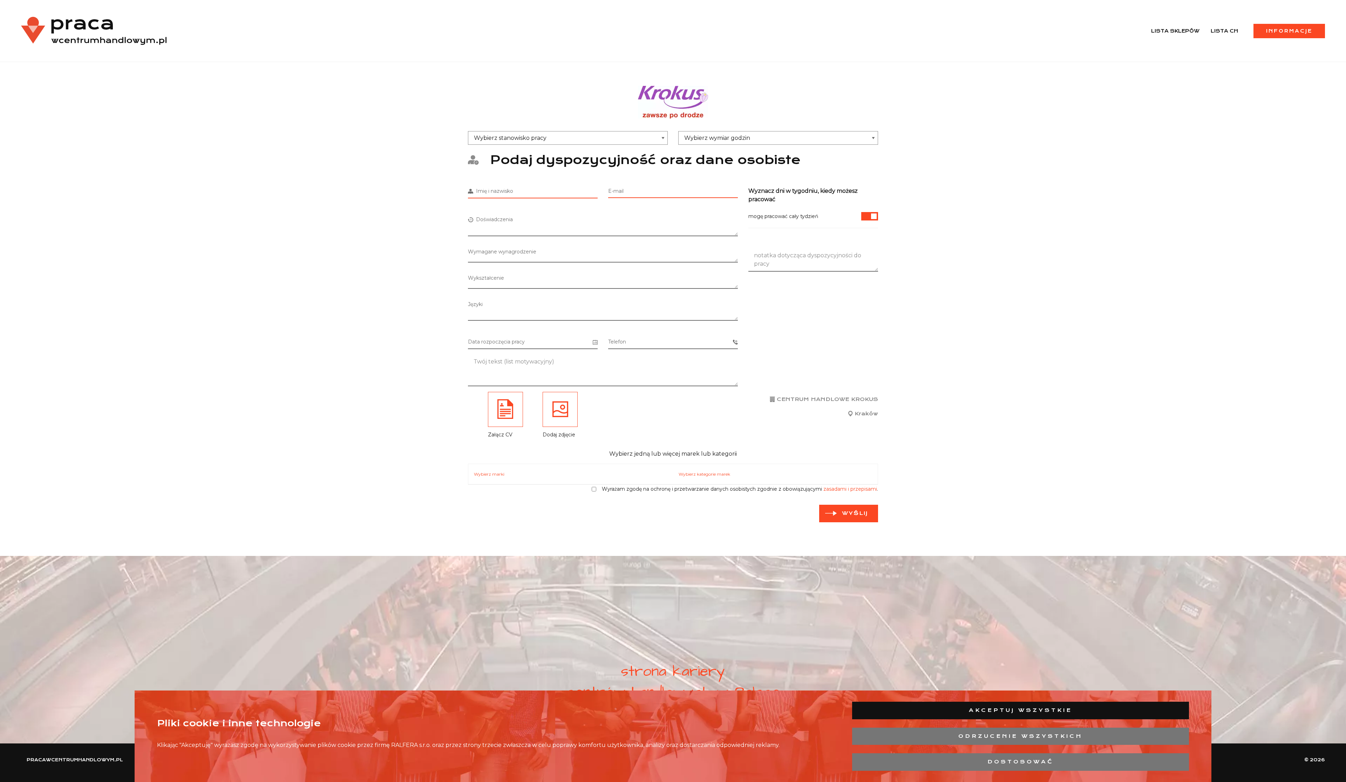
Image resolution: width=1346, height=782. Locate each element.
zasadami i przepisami (850, 489)
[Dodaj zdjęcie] (560, 409)
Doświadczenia (493, 219)
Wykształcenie (486, 278)
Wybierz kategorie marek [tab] (704, 474)
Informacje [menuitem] (1289, 31)
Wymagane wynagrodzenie (502, 252)
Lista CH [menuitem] (1224, 31)
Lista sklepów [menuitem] (1175, 31)
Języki (475, 304)
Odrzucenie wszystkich (1020, 736)
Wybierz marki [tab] (489, 474)
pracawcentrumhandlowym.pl (75, 759)
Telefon (617, 342)
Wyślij (855, 513)
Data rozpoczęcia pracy (496, 342)
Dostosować (1020, 762)
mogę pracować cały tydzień (783, 216)
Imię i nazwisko (493, 191)
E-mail (616, 191)
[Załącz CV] (505, 409)
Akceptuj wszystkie (1020, 710)
